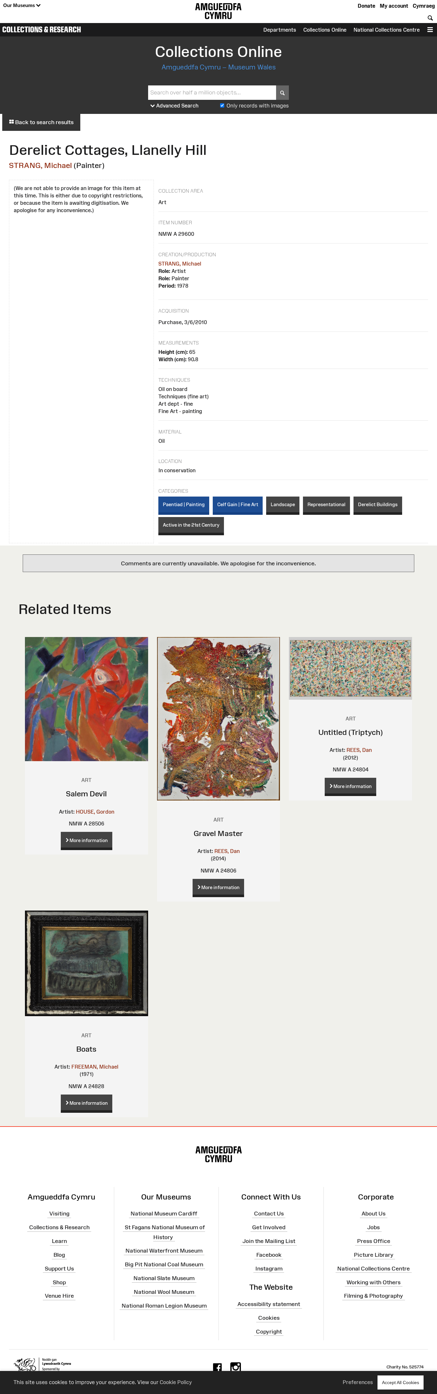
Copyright (269, 1331)
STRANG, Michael (40, 165)
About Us (373, 1213)
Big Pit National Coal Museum (164, 1264)
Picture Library (373, 1255)
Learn (59, 1241)
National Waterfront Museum (164, 1250)
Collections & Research (41, 29)
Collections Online (324, 30)
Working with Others (373, 1282)
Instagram (268, 1268)
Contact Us (269, 1213)
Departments (279, 30)
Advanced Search (177, 105)
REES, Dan (227, 851)
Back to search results (44, 122)
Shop (59, 1282)
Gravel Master (218, 833)
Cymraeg (424, 6)
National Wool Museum (164, 1292)
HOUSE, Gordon (95, 812)
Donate (366, 6)
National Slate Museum (164, 1278)
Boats (86, 1049)
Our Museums (19, 5)
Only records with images (257, 105)
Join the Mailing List (268, 1241)
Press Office (373, 1241)
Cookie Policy (176, 1382)
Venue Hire (59, 1296)
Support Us (59, 1268)
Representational (326, 504)
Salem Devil (86, 793)
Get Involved (268, 1227)
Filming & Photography (373, 1296)
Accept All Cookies (400, 1382)
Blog (59, 1255)
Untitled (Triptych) (350, 732)
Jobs (373, 1227)
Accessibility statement (268, 1304)
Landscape (283, 504)
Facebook (269, 1255)
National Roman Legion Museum (164, 1305)
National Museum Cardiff (164, 1213)
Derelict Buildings (378, 504)
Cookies (269, 1318)
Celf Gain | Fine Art (237, 504)
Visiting (59, 1213)
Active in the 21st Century (191, 525)
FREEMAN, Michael (94, 1067)
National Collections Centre (387, 30)
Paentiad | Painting (184, 504)
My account (394, 6)
